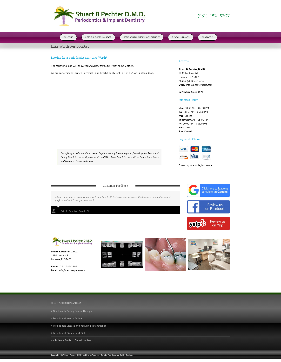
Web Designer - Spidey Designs (120, 355)
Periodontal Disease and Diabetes (71, 333)
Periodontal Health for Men (68, 318)
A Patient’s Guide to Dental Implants (73, 340)
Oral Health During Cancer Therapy (72, 311)
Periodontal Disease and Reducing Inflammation (80, 325)
